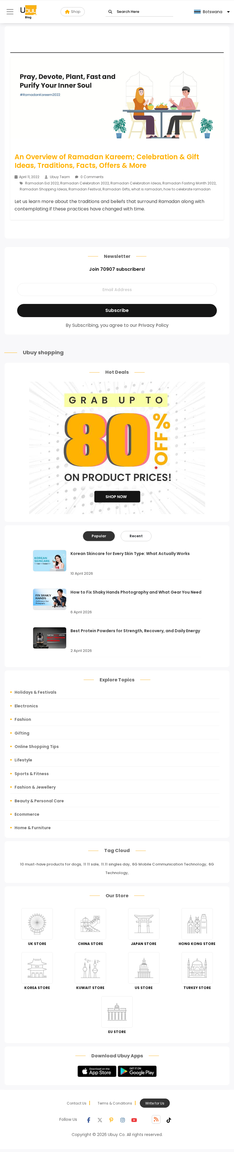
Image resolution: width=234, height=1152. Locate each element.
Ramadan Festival (84, 189)
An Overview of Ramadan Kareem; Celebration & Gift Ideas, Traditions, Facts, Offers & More (107, 161)
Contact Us (76, 1103)
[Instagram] (123, 1119)
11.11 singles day (115, 864)
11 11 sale (91, 864)
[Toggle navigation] (10, 11)
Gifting (22, 733)
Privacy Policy (153, 325)
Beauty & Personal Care (39, 801)
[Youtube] (134, 1119)
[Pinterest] (111, 1119)
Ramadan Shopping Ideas (43, 189)
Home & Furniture (33, 828)
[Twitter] (100, 1119)
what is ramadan (146, 189)
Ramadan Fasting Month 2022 (189, 183)
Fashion (23, 719)
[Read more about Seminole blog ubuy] (28, 11)
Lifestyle (23, 760)
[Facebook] (88, 1119)
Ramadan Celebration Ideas (135, 183)
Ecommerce (27, 814)
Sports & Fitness (32, 774)
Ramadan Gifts (116, 189)
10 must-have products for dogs (50, 864)
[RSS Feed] (156, 1119)
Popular (99, 536)
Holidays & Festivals (36, 692)
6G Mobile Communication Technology (169, 864)
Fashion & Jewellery (35, 787)
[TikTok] (169, 1119)
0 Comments (92, 176)
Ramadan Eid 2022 (42, 183)
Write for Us (154, 1103)
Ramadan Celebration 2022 (84, 183)
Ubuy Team (60, 176)
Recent (136, 536)
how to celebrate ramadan (187, 189)
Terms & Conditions (115, 1103)
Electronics (26, 706)
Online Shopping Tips (37, 746)
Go (110, 12)
